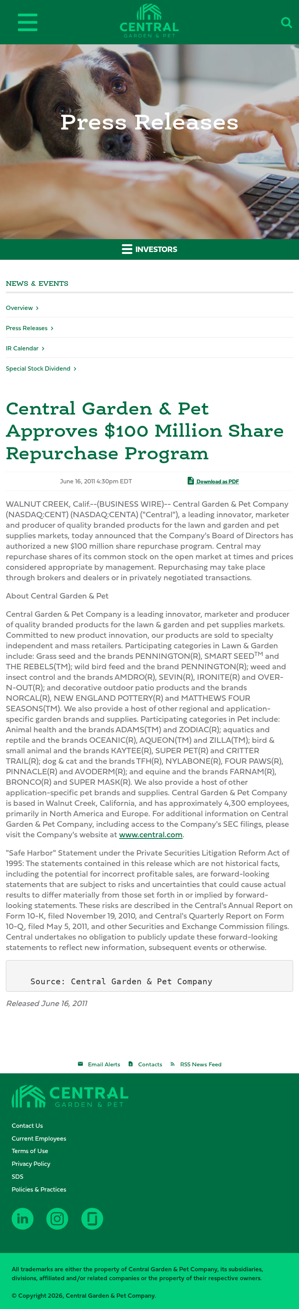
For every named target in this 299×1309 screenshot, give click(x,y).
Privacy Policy (31, 1163)
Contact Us (27, 1125)
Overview (19, 307)
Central (162, 20)
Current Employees (39, 1138)
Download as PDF (217, 481)
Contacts (150, 1064)
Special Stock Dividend (38, 368)
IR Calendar (22, 348)
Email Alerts (104, 1064)
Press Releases (26, 327)
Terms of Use (30, 1150)
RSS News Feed (201, 1064)
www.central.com (151, 834)
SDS (17, 1176)
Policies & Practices (39, 1189)
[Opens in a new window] (26, 1224)
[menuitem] (153, 1125)
